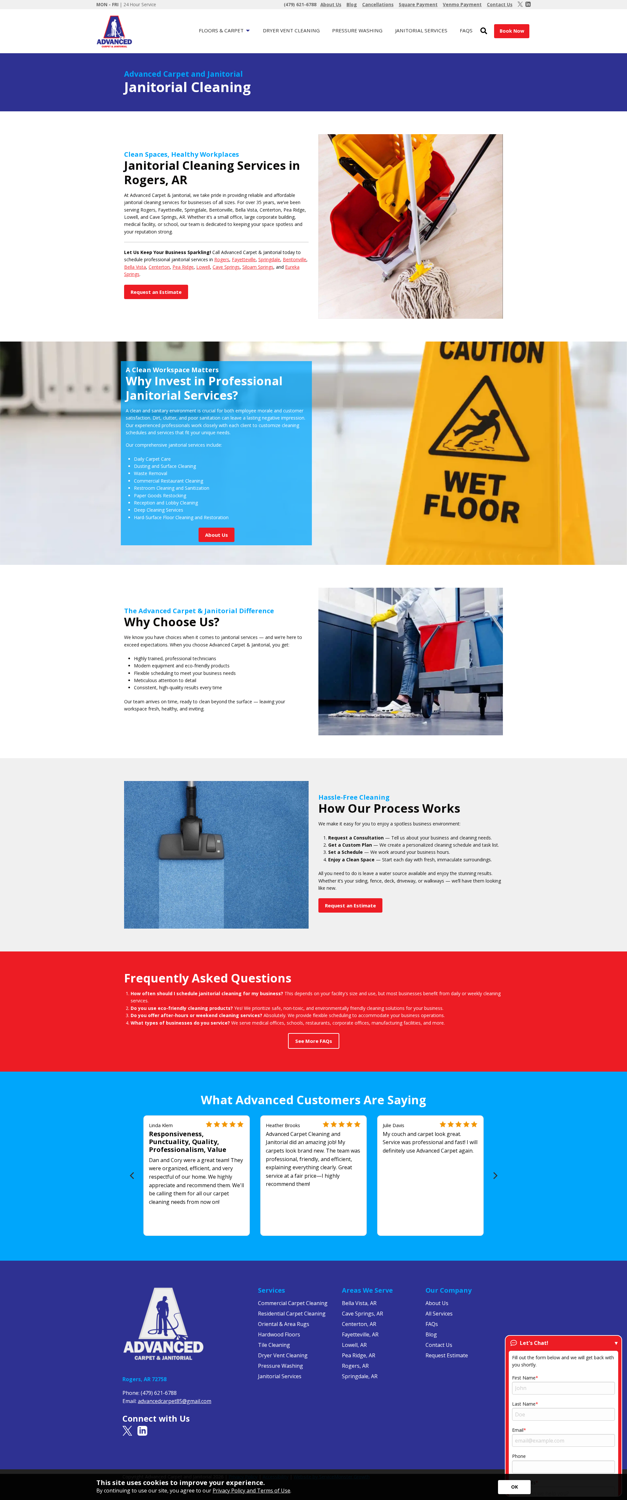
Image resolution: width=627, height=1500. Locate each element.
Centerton (159, 267)
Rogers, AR (355, 1365)
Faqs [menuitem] (466, 30)
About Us (437, 1303)
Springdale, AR (360, 1376)
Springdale (269, 260)
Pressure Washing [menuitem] (357, 30)
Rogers (221, 260)
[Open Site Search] (484, 31)
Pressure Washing (280, 1365)
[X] (520, 5)
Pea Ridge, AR (358, 1355)
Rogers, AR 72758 (144, 1379)
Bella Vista (135, 267)
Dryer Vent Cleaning (283, 1355)
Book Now (512, 31)
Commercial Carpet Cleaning (293, 1303)
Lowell (203, 267)
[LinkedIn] (528, 5)
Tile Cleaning (274, 1345)
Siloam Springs (257, 267)
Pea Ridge (183, 267)
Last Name (524, 1404)
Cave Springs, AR (362, 1313)
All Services (439, 1313)
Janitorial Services (279, 1376)
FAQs (432, 1324)
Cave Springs (226, 267)
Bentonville (294, 260)
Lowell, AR (354, 1345)
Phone (519, 1456)
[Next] (494, 1175)
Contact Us (439, 1345)
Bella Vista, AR (359, 1303)
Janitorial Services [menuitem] (421, 30)
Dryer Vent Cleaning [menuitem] (291, 30)
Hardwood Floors (279, 1334)
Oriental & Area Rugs (283, 1324)
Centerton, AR (359, 1324)
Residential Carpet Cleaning (292, 1313)
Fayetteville (244, 260)
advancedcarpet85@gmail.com (174, 1401)
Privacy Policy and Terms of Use (251, 1490)
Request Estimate (447, 1355)
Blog (431, 1334)
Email (517, 1430)
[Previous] (132, 1175)
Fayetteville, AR (360, 1334)
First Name (524, 1378)
